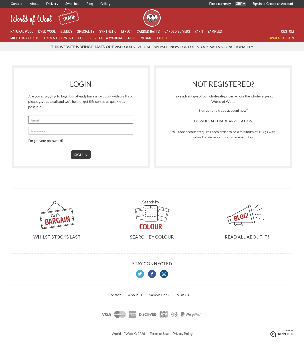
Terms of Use (159, 334)
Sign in (257, 4)
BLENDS (66, 31)
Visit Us (183, 295)
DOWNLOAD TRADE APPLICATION (223, 121)
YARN (199, 31)
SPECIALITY (86, 31)
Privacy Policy (183, 334)
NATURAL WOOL (21, 31)
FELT (81, 38)
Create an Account (279, 4)
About (35, 4)
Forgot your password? (45, 140)
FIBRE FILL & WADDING (106, 38)
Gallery (105, 4)
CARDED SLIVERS (177, 31)
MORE (132, 38)
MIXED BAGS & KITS (24, 38)
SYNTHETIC (107, 31)
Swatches (72, 4)
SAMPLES (214, 31)
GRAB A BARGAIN (281, 38)
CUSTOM (287, 31)
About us (135, 295)
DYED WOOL (47, 31)
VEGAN (146, 38)
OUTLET (161, 38)
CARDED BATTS (148, 31)
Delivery (52, 4)
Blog (90, 4)
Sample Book (159, 295)
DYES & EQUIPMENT (58, 38)
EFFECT (126, 31)
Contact (17, 4)
